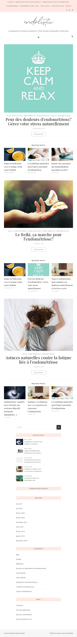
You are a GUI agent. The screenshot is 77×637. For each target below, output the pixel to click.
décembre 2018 (21, 541)
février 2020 (20, 513)
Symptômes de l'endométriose (36, 116)
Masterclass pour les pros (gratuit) (28, 2)
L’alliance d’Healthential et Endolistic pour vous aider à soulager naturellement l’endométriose (32, 452)
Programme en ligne (27, 6)
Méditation (17, 116)
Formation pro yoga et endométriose (55, 2)
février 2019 (20, 531)
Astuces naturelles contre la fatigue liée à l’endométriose (38, 360)
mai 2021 (19, 504)
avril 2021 (19, 508)
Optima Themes (20, 633)
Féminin (18, 559)
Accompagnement (12, 6)
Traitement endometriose (25, 587)
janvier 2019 (20, 536)
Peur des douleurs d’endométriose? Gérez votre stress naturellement (38, 121)
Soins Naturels (35, 231)
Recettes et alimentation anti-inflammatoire (31, 568)
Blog (37, 6)
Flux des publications (23, 610)
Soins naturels (20, 231)
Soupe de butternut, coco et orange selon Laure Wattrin (13, 166)
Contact (68, 6)
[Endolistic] (38, 21)
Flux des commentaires (24, 615)
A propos (11, 2)
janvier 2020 (20, 518)
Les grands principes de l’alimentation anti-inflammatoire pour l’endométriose (31, 479)
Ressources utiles (58, 6)
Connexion (19, 605)
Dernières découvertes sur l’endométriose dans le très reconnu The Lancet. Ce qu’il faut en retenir (32, 461)
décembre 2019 (21, 522)
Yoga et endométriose (60, 116)
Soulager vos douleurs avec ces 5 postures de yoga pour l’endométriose (33, 470)
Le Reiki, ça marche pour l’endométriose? (38, 236)
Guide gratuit (45, 6)
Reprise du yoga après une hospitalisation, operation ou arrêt (61, 166)
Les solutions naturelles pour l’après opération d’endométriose (38, 166)
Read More (38, 134)
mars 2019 (20, 527)
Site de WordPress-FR (24, 619)
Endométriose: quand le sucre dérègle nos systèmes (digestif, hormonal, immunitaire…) (14, 408)
